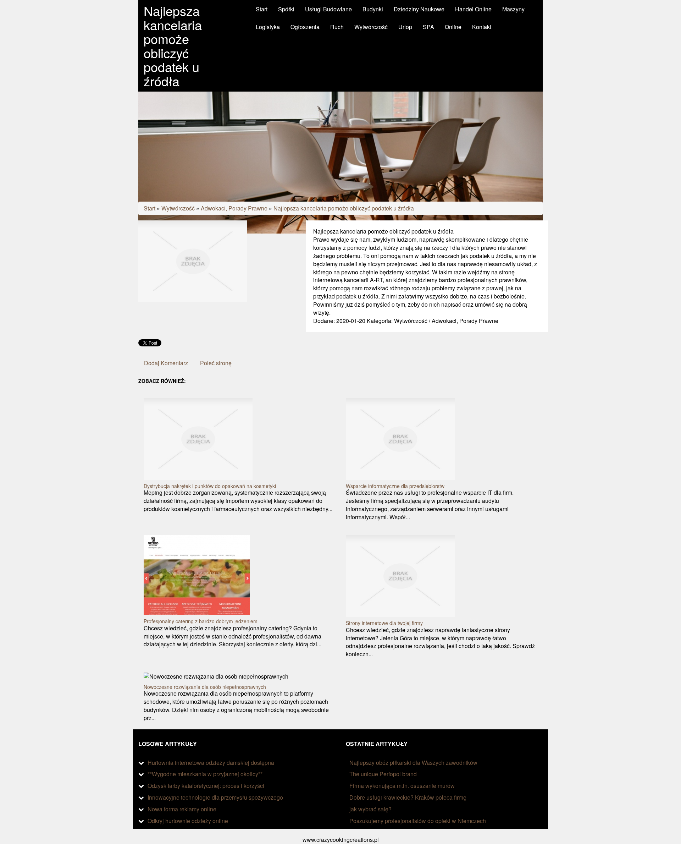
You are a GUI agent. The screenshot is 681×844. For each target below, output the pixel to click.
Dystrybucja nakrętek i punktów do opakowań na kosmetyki (210, 485)
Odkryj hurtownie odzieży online (188, 821)
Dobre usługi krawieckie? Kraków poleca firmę (407, 797)
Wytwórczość (178, 208)
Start (149, 208)
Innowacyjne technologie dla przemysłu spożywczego (215, 797)
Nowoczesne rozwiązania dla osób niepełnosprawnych (205, 686)
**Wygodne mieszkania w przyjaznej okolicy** (205, 774)
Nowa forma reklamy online (182, 809)
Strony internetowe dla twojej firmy (384, 622)
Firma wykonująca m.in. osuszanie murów (402, 786)
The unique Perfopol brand (383, 774)
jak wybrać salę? (370, 809)
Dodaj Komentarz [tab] (166, 363)
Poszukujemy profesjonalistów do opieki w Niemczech (417, 821)
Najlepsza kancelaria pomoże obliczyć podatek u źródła (343, 208)
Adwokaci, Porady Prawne (234, 208)
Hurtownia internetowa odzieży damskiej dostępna (211, 762)
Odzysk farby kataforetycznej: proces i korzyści (206, 786)
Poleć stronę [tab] (216, 363)
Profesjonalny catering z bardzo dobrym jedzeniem (201, 621)
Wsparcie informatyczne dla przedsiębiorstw (395, 485)
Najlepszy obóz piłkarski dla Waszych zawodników (413, 762)
